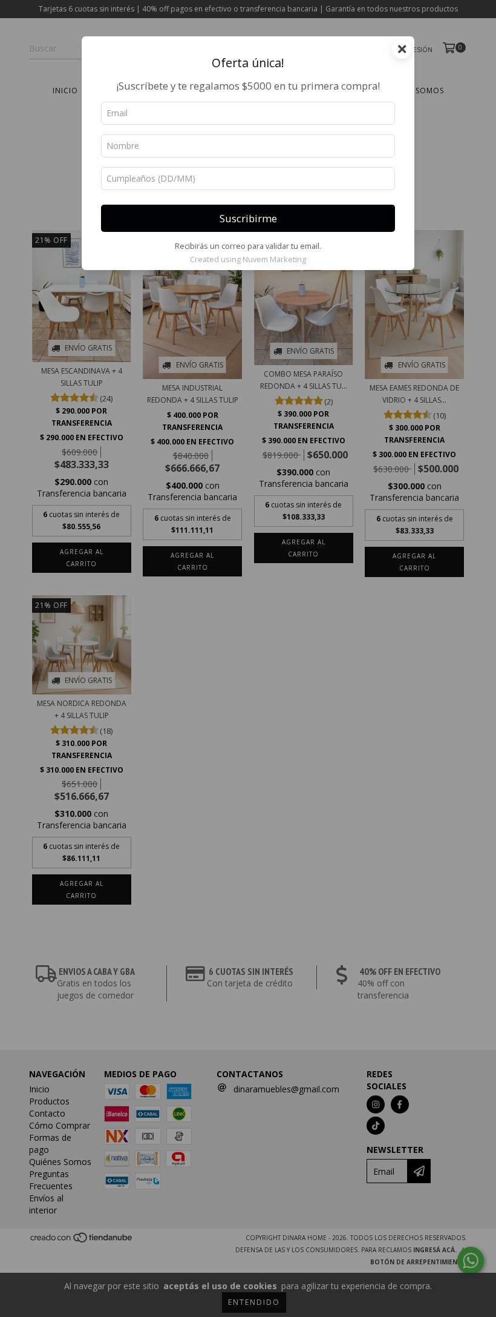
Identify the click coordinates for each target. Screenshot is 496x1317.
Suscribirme (248, 218)
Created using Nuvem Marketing (248, 259)
